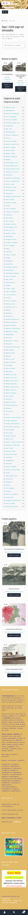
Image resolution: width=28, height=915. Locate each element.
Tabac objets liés (11, 475)
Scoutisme (9, 457)
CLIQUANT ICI (17, 821)
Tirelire (8, 491)
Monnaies (8, 356)
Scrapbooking (10, 460)
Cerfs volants (10, 199)
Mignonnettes (10, 334)
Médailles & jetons (12, 331)
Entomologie (9, 236)
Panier (22, 911)
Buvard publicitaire (12, 165)
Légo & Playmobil (11, 291)
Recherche (14, 912)
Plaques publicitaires (12, 423)
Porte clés (9, 432)
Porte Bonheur (10, 429)
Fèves (7, 248)
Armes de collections (12, 113)
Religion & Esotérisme (12, 445)
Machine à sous (10, 304)
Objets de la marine (12, 380)
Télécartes (9, 479)
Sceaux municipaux (11, 454)
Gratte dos (9, 264)
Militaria (9, 337)
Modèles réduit (10, 353)
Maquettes (9, 313)
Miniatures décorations (13, 346)
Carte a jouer (10, 184)
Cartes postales (11, 190)
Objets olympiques (11, 383)
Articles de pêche (11, 119)
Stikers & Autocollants (13, 469)
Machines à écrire (11, 307)
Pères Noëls (9, 411)
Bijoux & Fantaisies (12, 135)
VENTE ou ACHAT (14, 877)
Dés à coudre (10, 221)
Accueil (6, 20)
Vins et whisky (10, 503)
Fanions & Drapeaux (12, 242)
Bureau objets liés (12, 162)
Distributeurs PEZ (11, 227)
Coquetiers (9, 214)
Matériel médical (11, 325)
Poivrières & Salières (12, 426)
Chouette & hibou (11, 202)
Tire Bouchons (10, 488)
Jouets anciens (10, 282)
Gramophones (9, 261)
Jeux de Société (11, 276)
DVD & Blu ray (10, 230)
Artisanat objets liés (12, 122)
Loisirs (8, 297)
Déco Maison (9, 218)
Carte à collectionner (12, 181)
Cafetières (9, 175)
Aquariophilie (10, 110)
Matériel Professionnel (13, 328)
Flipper (8, 257)
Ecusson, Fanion (11, 233)
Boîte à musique (11, 147)
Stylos (8, 472)
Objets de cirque (11, 374)
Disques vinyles (11, 224)
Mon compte (4, 912)
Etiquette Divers (11, 239)
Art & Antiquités (11, 116)
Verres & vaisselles (12, 494)
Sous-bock (9, 463)
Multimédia (9, 365)
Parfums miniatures (12, 405)
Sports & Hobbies (11, 466)
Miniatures (9, 343)
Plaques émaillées (11, 420)
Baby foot (9, 129)
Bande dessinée (10, 132)
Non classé (9, 371)
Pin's (7, 414)
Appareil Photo (10, 107)
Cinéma (8, 205)
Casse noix (9, 193)
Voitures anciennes (12, 506)
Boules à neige (10, 153)
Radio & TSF (9, 439)
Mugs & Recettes (11, 362)
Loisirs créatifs (11, 300)
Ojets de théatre (11, 393)
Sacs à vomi (9, 448)
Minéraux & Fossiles (12, 340)
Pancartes (9, 399)
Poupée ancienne (11, 436)
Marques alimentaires (12, 319)
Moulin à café (10, 359)
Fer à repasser (10, 245)
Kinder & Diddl (10, 288)
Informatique (10, 270)
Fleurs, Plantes (11, 254)
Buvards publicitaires (12, 168)
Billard (8, 138)
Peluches (8, 408)
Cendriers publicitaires (13, 196)
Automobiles (9, 125)
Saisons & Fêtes (11, 451)
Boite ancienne (10, 150)
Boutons (8, 159)
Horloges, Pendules (12, 267)
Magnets (8, 310)
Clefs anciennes (11, 208)
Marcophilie (9, 316)
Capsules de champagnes (13, 178)
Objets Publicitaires (12, 386)
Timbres (8, 485)
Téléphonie (9, 482)
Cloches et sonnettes (12, 211)
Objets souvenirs (11, 390)
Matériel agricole (11, 322)
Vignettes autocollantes (13, 500)
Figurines (9, 251)
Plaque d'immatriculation (13, 417)
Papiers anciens (11, 402)
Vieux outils (10, 497)
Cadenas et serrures (12, 172)
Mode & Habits (10, 350)
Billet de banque (11, 141)
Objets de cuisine (11, 377)
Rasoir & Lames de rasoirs (14, 442)
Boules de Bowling (11, 156)
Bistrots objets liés (12, 144)
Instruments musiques (12, 273)
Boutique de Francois (16, 552)
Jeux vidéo (9, 279)
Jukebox (8, 285)
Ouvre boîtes (10, 396)
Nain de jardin (10, 368)
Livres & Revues (11, 294)
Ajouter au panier (7, 85)
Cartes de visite (11, 187)
